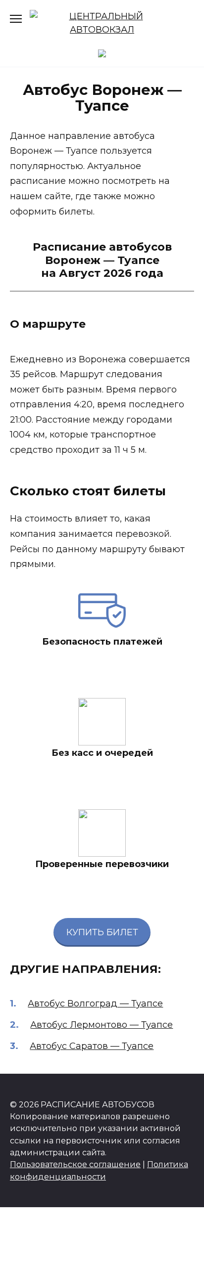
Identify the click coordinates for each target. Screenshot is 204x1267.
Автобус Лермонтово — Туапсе (101, 1024)
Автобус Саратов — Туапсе (91, 1046)
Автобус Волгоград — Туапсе (95, 1003)
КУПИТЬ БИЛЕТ (102, 932)
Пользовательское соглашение (75, 1164)
